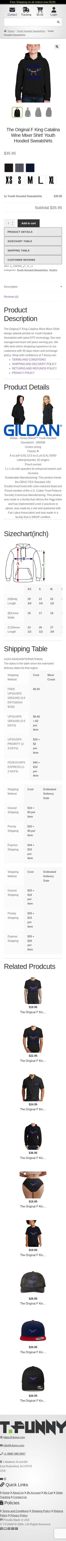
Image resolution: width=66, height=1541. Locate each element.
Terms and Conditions (15, 1511)
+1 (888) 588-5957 (14, 1453)
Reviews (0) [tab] (11, 296)
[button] (57, 46)
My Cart (48, 1492)
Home (11, 31)
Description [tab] (11, 286)
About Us (18, 1492)
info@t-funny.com (13, 1445)
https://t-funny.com (14, 1437)
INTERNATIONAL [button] (32, 659)
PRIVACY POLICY (23, 372)
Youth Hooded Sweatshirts (31, 31)
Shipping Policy (41, 1511)
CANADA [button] (15, 659)
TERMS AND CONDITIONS (29, 359)
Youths (53, 270)
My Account (33, 1492)
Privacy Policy (19, 1515)
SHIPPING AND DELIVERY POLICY (34, 364)
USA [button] (7, 659)
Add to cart (28, 223)
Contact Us (20, 1497)
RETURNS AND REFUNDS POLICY (34, 368)
